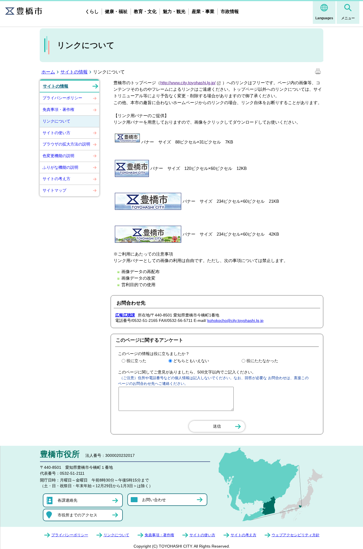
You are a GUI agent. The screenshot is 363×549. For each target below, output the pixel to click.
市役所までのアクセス (77, 515)
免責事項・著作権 (58, 109)
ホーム (48, 71)
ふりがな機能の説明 (60, 167)
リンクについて (56, 121)
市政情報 (230, 11)
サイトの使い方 (56, 132)
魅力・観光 (174, 11)
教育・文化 (145, 11)
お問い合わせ (154, 499)
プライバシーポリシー (62, 98)
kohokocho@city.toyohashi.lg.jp (235, 320)
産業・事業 (203, 11)
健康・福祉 (116, 11)
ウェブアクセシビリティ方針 (296, 535)
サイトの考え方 (56, 178)
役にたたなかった (262, 360)
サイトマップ (54, 190)
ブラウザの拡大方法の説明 (66, 144)
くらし (92, 11)
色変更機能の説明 (58, 155)
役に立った (136, 360)
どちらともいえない (191, 360)
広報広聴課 (125, 315)
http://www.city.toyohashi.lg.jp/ (188, 82)
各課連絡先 (67, 500)
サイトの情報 (74, 71)
